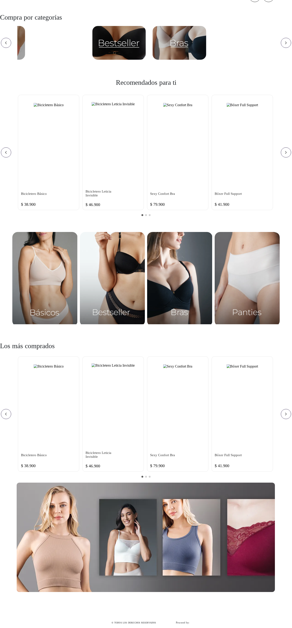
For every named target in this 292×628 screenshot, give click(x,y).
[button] (142, 215)
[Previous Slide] (6, 43)
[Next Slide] (286, 43)
